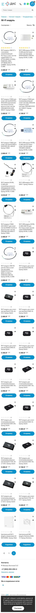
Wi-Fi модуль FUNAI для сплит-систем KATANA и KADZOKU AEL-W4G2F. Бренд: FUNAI (8, 145)
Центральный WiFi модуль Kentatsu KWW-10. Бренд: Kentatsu (26, 536)
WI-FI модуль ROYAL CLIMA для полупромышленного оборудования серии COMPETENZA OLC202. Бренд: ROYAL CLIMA (8, 187)
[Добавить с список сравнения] (15, 32)
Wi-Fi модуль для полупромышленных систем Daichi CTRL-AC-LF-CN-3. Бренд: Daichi (8, 460)
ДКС (7, 595)
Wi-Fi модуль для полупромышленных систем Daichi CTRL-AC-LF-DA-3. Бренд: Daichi (8, 498)
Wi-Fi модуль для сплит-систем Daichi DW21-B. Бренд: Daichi (26, 421)
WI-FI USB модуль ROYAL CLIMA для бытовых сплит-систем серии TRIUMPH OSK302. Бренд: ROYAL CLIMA (27, 146)
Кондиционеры (28, 17)
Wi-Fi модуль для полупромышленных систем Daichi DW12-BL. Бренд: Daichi (8, 422)
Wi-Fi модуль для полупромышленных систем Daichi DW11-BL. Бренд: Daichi (26, 384)
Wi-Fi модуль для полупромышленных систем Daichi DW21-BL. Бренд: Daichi (26, 460)
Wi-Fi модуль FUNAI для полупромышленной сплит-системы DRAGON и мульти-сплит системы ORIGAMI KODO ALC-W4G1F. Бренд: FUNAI (27, 104)
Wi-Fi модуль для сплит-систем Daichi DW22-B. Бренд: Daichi (26, 267)
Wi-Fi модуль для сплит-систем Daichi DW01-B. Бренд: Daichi (26, 311)
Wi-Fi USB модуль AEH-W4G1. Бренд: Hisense (26, 183)
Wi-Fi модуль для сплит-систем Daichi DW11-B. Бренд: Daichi (26, 347)
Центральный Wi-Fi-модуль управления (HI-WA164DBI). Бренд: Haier (9, 536)
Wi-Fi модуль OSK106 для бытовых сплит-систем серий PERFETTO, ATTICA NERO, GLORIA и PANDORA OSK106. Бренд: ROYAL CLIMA (8, 271)
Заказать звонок (7, 572)
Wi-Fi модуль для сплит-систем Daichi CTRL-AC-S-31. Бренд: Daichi (26, 498)
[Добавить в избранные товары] (15, 36)
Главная (4, 17)
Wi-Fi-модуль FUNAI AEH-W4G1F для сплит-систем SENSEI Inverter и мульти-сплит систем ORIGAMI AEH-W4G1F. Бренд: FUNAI (9, 228)
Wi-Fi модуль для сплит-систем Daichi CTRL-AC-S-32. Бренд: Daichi (8, 311)
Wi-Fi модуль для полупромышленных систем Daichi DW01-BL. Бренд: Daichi (8, 384)
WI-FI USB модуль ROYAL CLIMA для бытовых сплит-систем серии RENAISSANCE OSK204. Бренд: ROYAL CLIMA (27, 54)
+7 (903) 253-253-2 (21, 4)
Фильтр (29, 25)
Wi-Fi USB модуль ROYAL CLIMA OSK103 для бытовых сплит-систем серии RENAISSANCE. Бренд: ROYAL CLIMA (27, 227)
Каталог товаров (14, 17)
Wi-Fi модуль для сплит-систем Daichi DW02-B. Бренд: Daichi (8, 347)
